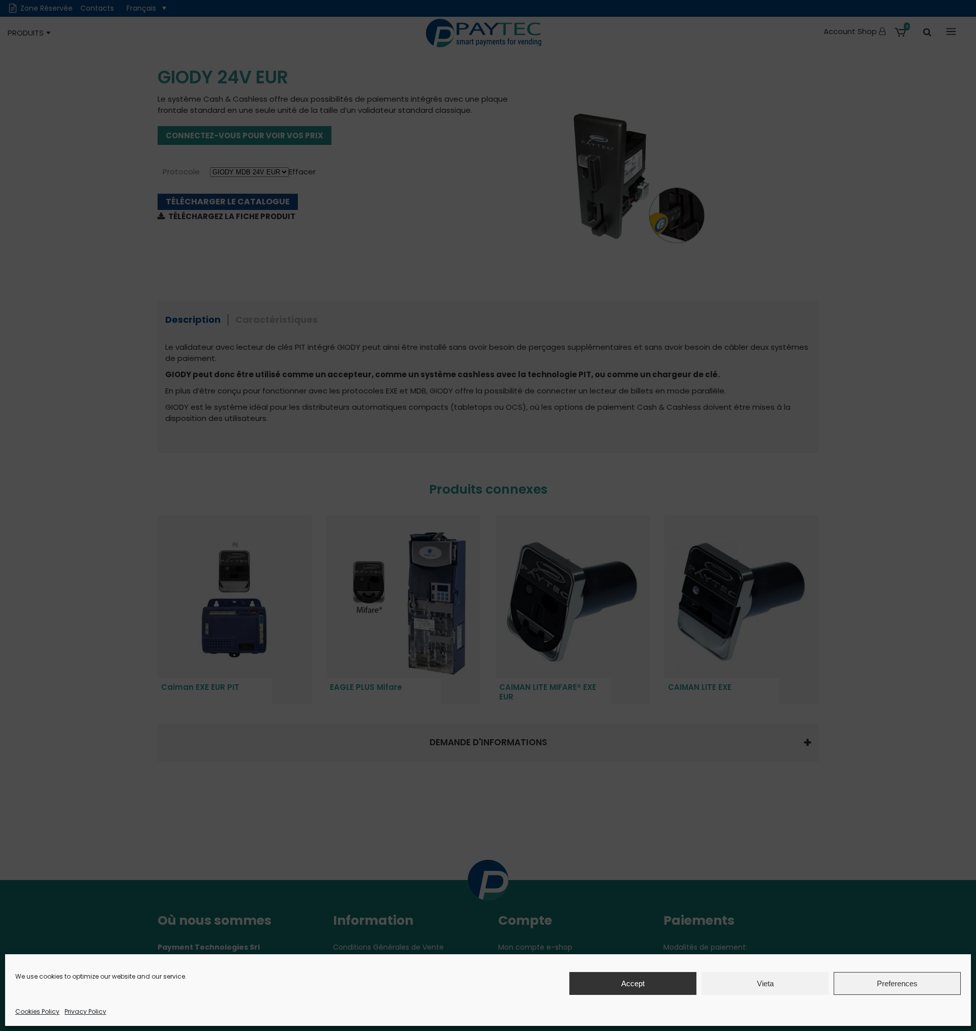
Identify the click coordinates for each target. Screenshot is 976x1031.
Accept (633, 983)
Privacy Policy (85, 1011)
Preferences (897, 983)
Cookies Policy (37, 1011)
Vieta (765, 983)
